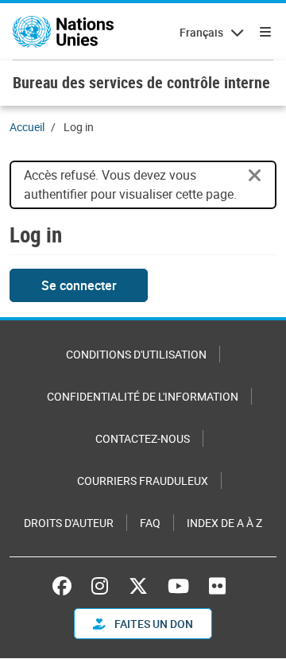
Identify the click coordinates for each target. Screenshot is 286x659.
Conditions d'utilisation (136, 354)
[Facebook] (65, 585)
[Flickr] (217, 585)
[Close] (255, 175)
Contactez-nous (142, 438)
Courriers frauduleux (142, 480)
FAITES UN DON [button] (152, 623)
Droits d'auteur (69, 522)
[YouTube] (178, 585)
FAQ (150, 522)
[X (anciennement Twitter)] (138, 585)
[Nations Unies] (63, 32)
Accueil (27, 126)
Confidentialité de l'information (142, 396)
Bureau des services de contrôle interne (141, 82)
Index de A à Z (224, 522)
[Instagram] (99, 585)
